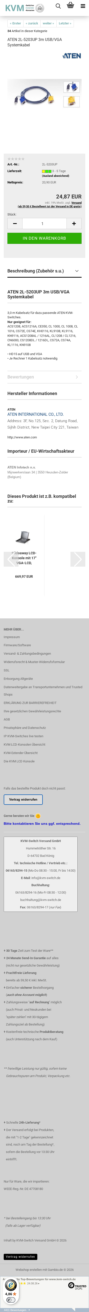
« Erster (15, 23)
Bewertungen (20, 376)
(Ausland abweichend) (55, 176)
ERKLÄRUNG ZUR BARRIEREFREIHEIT (30, 703)
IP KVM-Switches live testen (23, 736)
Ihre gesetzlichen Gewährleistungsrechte (32, 711)
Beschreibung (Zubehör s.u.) (35, 270)
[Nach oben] (75, 1311)
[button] (14, 223)
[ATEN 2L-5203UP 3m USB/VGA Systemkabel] (44, 89)
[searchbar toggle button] (58, 6)
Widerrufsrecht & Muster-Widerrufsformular (34, 662)
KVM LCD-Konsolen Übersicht (24, 744)
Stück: (11, 214)
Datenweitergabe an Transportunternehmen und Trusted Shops (43, 690)
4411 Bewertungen (15, 1310)
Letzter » (65, 23)
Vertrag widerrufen (20, 1256)
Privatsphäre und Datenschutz (25, 728)
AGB (7, 719)
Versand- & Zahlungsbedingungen (27, 653)
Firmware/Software (17, 645)
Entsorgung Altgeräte (18, 679)
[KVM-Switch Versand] (22, 8)
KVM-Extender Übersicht (21, 753)
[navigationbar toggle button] (83, 6)
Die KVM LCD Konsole (19, 761)
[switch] (10, 1300)
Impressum (12, 637)
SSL (6, 670)
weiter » (48, 23)
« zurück (32, 23)
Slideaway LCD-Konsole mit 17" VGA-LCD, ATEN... (24, 558)
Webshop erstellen (29, 1270)
